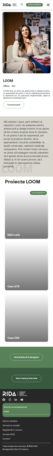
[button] (48, 5)
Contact (6, 439)
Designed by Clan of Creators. (15, 449)
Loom (18, 125)
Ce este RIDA (8, 434)
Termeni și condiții (11, 426)
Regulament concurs (12, 430)
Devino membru (9, 421)
